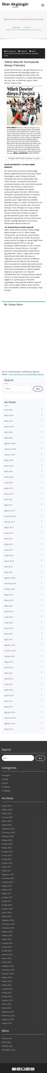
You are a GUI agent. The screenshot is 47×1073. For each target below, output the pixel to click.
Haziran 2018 (9, 454)
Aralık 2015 (8, 623)
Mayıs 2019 (8, 415)
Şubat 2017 (8, 544)
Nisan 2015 (8, 667)
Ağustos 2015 (9, 645)
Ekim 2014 (8, 701)
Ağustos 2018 (9, 443)
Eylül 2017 (8, 505)
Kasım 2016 (9, 561)
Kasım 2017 (9, 494)
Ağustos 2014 (9, 712)
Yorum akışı (7, 1046)
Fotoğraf (6, 775)
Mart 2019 (8, 421)
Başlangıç (16, 27)
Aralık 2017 (8, 488)
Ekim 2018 (8, 432)
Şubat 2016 (8, 611)
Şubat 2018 (8, 477)
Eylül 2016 (8, 572)
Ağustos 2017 (9, 511)
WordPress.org (9, 1050)
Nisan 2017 (8, 533)
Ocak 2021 (8, 410)
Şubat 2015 (8, 679)
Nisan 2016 (8, 600)
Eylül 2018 (8, 438)
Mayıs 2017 (8, 527)
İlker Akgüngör (15, 4)
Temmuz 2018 (10, 449)
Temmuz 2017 (10, 516)
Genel (5, 783)
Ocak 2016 (8, 617)
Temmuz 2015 (10, 651)
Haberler (27, 27)
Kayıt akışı (7, 1042)
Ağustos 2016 (9, 578)
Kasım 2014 (9, 695)
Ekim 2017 (8, 499)
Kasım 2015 (9, 628)
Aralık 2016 (8, 555)
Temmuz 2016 (10, 583)
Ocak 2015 (8, 684)
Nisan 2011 (8, 729)
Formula (17, 53)
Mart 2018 (8, 471)
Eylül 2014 (8, 707)
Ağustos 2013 (9, 723)
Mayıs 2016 (8, 595)
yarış (6, 55)
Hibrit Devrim (26, 53)
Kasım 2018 (9, 426)
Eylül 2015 (8, 639)
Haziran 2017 (9, 522)
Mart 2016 (8, 606)
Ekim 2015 (8, 634)
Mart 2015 (8, 673)
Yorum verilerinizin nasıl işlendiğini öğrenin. (26, 374)
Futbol (5, 779)
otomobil (34, 53)
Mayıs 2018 (8, 460)
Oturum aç (7, 1038)
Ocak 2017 (8, 550)
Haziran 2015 (9, 656)
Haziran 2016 (9, 589)
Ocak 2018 (8, 482)
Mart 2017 (8, 539)
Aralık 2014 (8, 690)
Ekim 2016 (8, 567)
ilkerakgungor (10, 51)
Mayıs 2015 (8, 662)
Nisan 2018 (8, 466)
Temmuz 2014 (10, 718)
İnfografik (6, 791)
